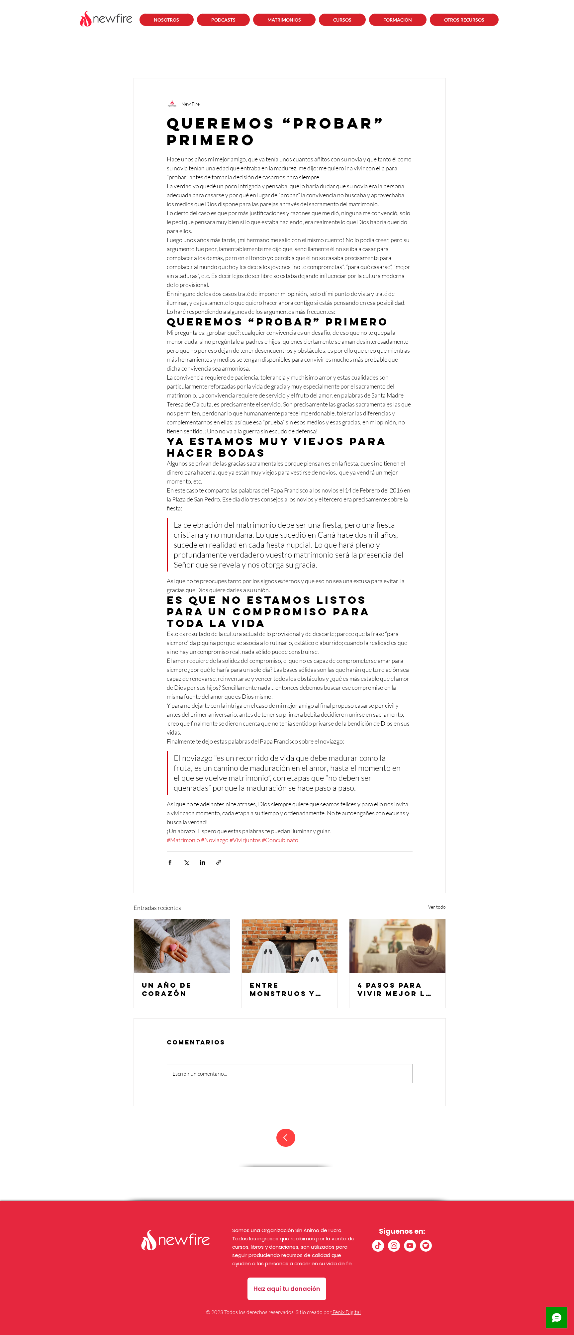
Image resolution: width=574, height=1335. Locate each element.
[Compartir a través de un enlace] (219, 862)
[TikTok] (378, 1246)
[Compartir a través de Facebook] (170, 862)
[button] (223, 19)
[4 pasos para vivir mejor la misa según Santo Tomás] (397, 946)
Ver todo (437, 907)
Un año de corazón (167, 989)
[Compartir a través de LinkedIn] (202, 862)
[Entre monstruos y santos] (290, 946)
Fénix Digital (346, 1312)
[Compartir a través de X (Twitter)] (186, 862)
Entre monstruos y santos (282, 989)
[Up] (285, 1138)
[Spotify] (426, 1246)
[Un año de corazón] (182, 946)
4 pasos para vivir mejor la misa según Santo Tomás (394, 989)
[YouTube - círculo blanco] (410, 1246)
